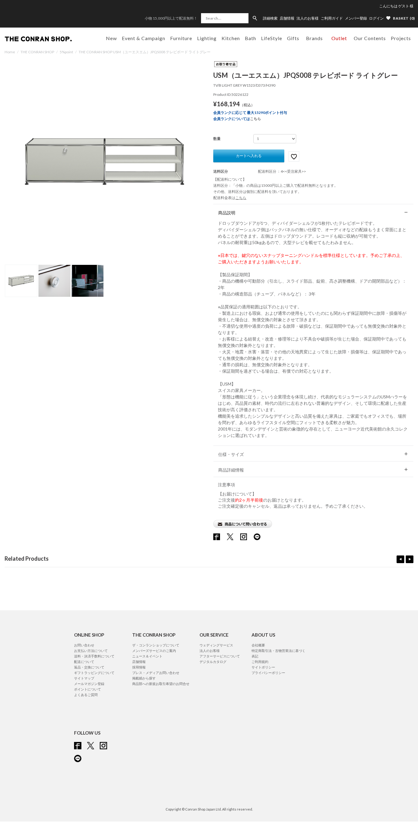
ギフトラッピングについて (94, 673)
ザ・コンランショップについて (155, 645)
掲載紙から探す (144, 678)
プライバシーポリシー (268, 673)
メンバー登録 (356, 18)
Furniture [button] (181, 38)
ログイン (376, 18)
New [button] (111, 38)
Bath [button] (250, 38)
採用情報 (139, 667)
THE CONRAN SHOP (37, 52)
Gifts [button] (293, 38)
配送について (84, 662)
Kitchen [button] (231, 38)
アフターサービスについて (220, 656)
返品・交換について (89, 667)
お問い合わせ (84, 645)
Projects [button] (401, 38)
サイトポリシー (263, 667)
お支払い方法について (91, 651)
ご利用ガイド (332, 18)
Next (409, 559)
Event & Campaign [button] (143, 38)
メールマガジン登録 (89, 684)
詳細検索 (270, 18)
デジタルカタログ (213, 662)
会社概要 (258, 645)
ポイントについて (87, 689)
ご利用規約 (260, 662)
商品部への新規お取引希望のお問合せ (160, 684)
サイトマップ (84, 678)
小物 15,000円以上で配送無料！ (171, 18)
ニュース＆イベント (147, 656)
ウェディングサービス (216, 645)
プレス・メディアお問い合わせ (155, 673)
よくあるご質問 (86, 695)
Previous (400, 559)
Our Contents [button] (370, 38)
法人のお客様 (308, 18)
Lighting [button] (207, 38)
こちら (255, 118)
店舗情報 (287, 18)
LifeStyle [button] (271, 38)
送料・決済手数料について (94, 656)
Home (10, 52)
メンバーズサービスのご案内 (154, 651)
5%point (66, 52)
